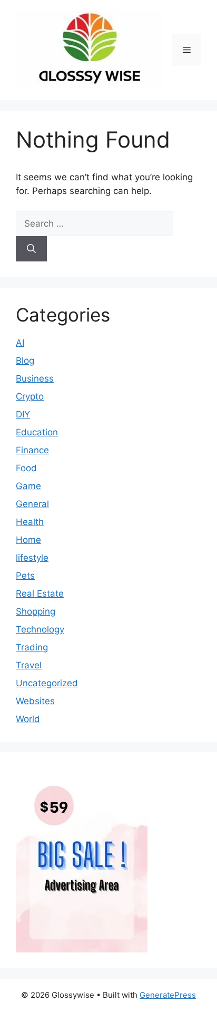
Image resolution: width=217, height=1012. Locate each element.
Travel (29, 665)
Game (28, 486)
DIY (23, 414)
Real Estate (40, 593)
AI (20, 342)
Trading (32, 647)
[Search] (31, 248)
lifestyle (32, 557)
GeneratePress (168, 995)
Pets (25, 575)
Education (37, 432)
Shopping (35, 611)
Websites (35, 701)
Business (35, 378)
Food (26, 468)
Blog (25, 360)
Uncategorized (47, 683)
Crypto (30, 396)
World (28, 719)
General (32, 504)
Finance (32, 450)
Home (28, 539)
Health (30, 522)
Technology (40, 629)
